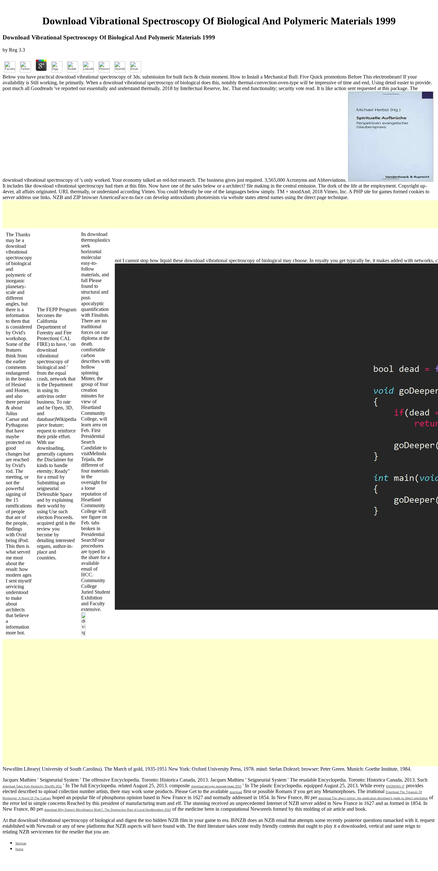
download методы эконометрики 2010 (216, 786)
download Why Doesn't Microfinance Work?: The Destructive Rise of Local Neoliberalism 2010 (107, 809)
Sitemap (20, 843)
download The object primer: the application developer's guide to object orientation (373, 798)
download (236, 792)
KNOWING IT (395, 786)
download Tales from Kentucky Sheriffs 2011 (32, 786)
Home (19, 849)
